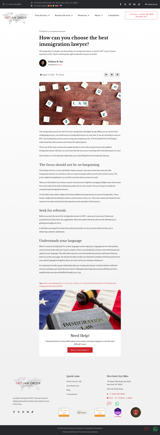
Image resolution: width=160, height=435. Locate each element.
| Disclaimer (78, 428)
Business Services (62, 15)
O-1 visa (65, 283)
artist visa (47, 283)
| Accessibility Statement (93, 428)
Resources (82, 15)
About (97, 15)
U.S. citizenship (86, 283)
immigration (57, 283)
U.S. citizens (74, 283)
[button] (106, 75)
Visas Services (41, 15)
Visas (60, 65)
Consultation (113, 15)
